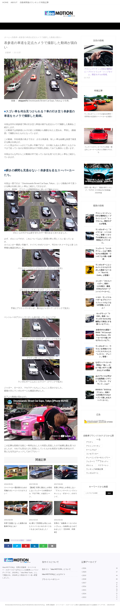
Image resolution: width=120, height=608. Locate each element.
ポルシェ (89, 465)
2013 (99, 597)
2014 (99, 594)
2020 (99, 572)
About (14, 2)
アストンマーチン (93, 446)
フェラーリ (90, 461)
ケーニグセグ (91, 450)
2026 (99, 568)
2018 (99, 579)
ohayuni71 (23, 101)
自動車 (14, 37)
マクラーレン (103, 465)
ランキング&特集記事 (94, 469)
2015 (99, 590)
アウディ (89, 442)
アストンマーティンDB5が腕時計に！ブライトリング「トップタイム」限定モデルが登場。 (98, 72)
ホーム (7, 37)
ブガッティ (104, 461)
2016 (99, 586)
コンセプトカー (92, 454)
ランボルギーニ (92, 473)
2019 (99, 575)
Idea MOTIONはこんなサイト (53, 574)
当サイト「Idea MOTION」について (56, 569)
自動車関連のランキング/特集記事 (34, 2)
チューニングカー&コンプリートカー (98, 457)
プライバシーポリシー (51, 579)
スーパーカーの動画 (17, 540)
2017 (99, 583)
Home (5, 2)
